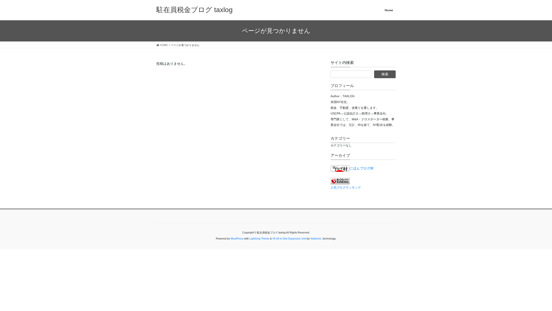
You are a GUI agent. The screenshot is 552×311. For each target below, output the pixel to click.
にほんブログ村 (362, 168)
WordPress (237, 238)
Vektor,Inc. (316, 238)
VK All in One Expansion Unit (289, 238)
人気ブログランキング (346, 187)
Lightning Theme (259, 238)
